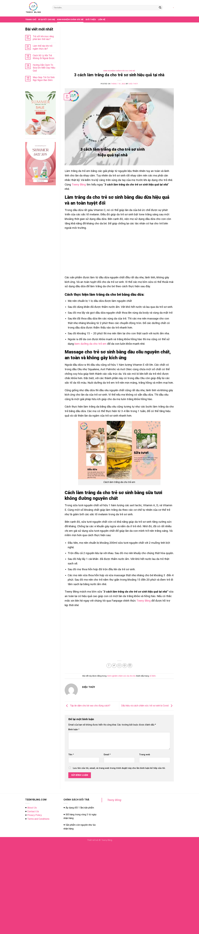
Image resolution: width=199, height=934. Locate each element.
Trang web (144, 754)
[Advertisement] (119, 48)
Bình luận (73, 729)
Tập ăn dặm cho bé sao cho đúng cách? (89, 705)
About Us (32, 807)
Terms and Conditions (38, 819)
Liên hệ (101, 19)
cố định (152, 676)
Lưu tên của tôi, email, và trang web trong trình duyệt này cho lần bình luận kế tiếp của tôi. (119, 768)
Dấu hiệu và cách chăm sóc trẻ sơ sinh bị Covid (145, 705)
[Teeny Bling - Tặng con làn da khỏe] (36, 8)
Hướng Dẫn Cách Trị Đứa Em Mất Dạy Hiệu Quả (44, 68)
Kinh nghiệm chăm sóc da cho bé (119, 71)
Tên (71, 754)
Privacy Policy (34, 815)
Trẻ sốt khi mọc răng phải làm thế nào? (43, 38)
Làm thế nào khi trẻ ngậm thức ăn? (42, 47)
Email (107, 754)
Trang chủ (30, 19)
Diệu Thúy (133, 84)
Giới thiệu (91, 19)
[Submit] (160, 7)
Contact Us (33, 811)
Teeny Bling (114, 800)
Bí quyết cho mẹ (46, 19)
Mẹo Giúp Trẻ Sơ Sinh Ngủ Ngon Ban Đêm (44, 79)
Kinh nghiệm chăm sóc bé (70, 19)
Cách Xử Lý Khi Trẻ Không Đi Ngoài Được (43, 57)
